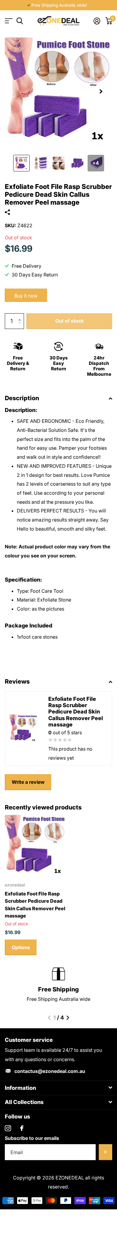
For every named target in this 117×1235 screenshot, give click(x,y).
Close (58, 1088)
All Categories (8, 21)
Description (22, 398)
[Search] (19, 21)
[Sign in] (96, 21)
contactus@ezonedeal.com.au (49, 1071)
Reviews (17, 681)
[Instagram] (8, 1128)
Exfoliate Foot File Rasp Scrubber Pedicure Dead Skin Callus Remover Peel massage (35, 905)
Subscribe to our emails (32, 1138)
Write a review (28, 782)
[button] (100, 91)
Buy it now (26, 296)
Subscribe (105, 1152)
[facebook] (21, 1128)
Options (21, 947)
